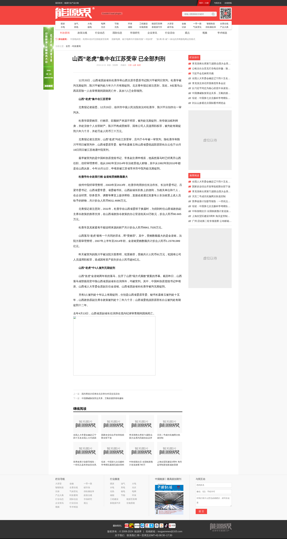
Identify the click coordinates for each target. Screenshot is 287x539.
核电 (90, 27)
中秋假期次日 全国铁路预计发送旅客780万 (214, 211)
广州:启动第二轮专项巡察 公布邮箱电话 (213, 221)
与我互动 (217, 3)
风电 (76, 27)
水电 (63, 27)
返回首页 (58, 3)
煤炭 (63, 23)
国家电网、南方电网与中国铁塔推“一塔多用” (132, 39)
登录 (201, 3)
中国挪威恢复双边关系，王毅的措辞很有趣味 (102, 398)
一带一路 (197, 23)
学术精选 (222, 33)
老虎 (139, 65)
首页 (68, 46)
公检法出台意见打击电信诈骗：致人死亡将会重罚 (218, 68)
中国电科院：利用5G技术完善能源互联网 (89, 39)
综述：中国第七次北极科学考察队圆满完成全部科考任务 (222, 98)
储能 (130, 27)
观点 (187, 33)
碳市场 (170, 27)
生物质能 (143, 27)
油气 (76, 23)
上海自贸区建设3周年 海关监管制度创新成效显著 (218, 216)
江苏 (130, 65)
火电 (90, 23)
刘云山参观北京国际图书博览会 (209, 103)
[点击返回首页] (85, 13)
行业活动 (170, 33)
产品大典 (224, 27)
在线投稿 (228, 3)
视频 (204, 33)
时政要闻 (65, 33)
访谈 (184, 27)
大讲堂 (170, 23)
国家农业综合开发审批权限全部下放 (211, 186)
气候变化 (197, 27)
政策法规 (82, 33)
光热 (117, 27)
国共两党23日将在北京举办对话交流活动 (101, 394)
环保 (130, 23)
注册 (207, 3)
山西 (134, 65)
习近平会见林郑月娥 (203, 73)
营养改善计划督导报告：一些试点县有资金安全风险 (219, 201)
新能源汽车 (157, 27)
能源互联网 (157, 23)
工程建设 (143, 23)
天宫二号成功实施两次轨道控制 (209, 196)
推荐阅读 (194, 175)
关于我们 (119, 535)
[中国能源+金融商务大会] (48, 89)
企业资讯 (152, 33)
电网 (103, 23)
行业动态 (100, 33)
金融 (184, 23)
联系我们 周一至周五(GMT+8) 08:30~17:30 (149, 535)
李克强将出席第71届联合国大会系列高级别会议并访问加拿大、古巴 (228, 63)
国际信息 (117, 33)
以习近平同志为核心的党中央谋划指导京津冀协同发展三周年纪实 (226, 88)
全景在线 (224, 23)
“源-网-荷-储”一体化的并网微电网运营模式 (175, 39)
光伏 (103, 27)
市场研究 (135, 33)
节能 (117, 23)
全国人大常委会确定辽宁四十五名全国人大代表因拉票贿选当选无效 (228, 78)
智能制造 (211, 23)
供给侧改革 (211, 27)
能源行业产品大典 (71, 3)
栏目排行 (194, 57)
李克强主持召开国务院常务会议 (209, 83)
